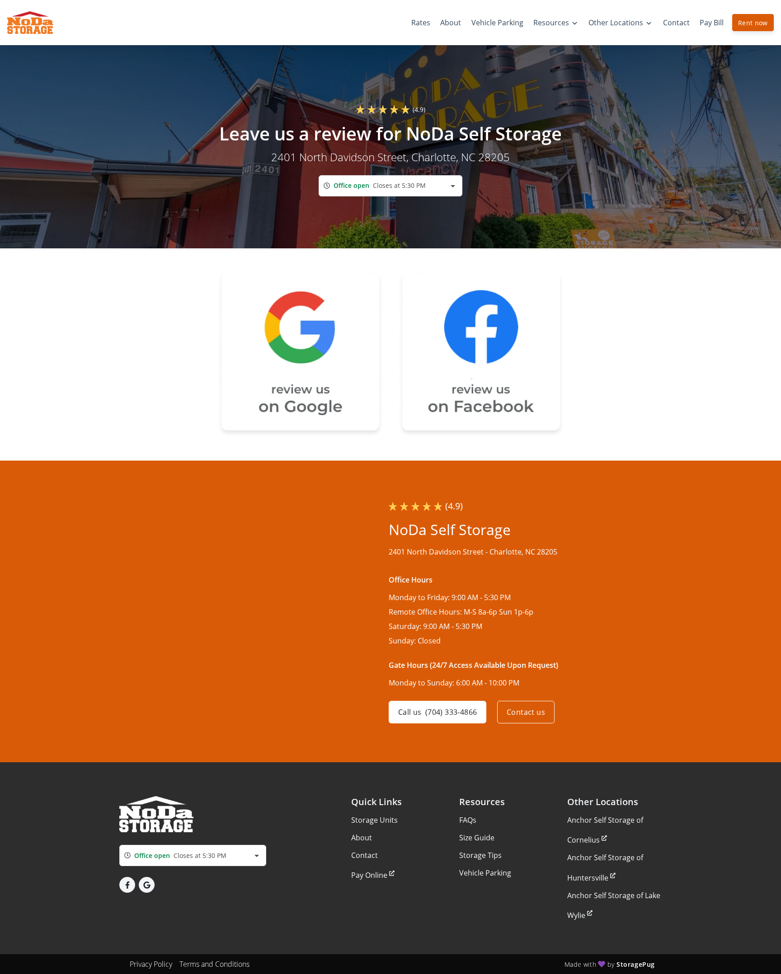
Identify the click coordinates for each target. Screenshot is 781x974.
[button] (127, 885)
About (361, 838)
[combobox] (390, 185)
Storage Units (374, 820)
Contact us (526, 712)
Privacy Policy (151, 964)
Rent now (753, 23)
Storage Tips (480, 855)
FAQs (467, 820)
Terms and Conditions (214, 964)
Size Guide (476, 838)
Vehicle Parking (485, 873)
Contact (364, 855)
